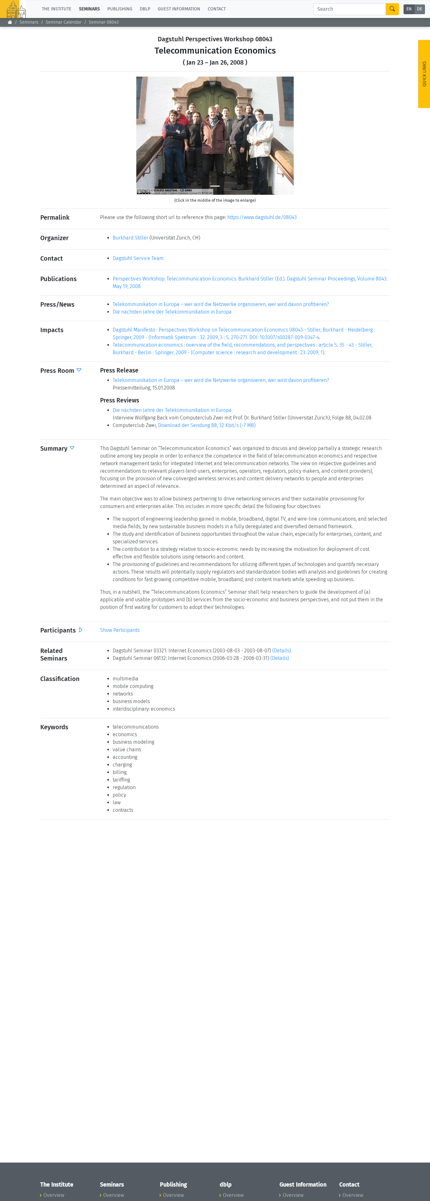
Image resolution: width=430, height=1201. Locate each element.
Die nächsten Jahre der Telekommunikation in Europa (172, 312)
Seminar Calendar (64, 22)
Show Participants (119, 630)
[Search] (392, 9)
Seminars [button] (89, 9)
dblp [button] (145, 9)
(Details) (281, 651)
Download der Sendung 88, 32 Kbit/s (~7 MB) (207, 425)
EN (409, 9)
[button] (148, 136)
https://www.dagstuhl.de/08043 (262, 217)
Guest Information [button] (179, 9)
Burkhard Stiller (130, 238)
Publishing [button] (119, 9)
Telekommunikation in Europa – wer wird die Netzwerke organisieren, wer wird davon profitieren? (221, 304)
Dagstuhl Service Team (138, 258)
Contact (217, 9)
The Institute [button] (56, 9)
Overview (53, 1195)
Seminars (29, 22)
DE (419, 9)
